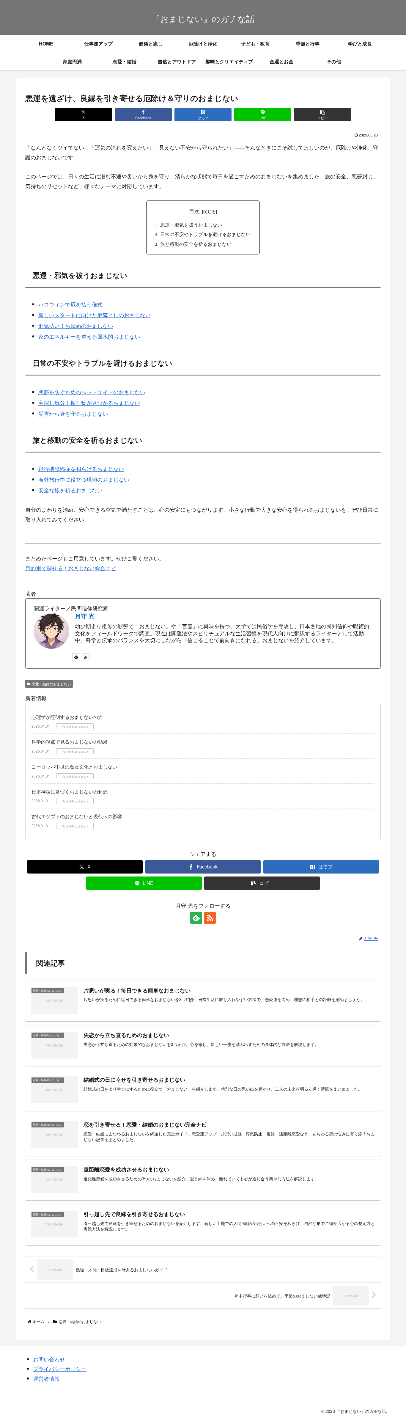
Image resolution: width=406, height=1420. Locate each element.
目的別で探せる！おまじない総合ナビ (70, 568)
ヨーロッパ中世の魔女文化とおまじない (74, 766)
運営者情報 (46, 1378)
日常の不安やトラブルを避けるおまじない (205, 234)
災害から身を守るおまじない (73, 413)
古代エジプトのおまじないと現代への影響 (77, 816)
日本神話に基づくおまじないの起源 (70, 791)
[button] (322, 114)
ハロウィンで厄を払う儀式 (70, 304)
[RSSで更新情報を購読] (85, 657)
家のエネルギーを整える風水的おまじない (89, 336)
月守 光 (85, 616)
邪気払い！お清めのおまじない (75, 325)
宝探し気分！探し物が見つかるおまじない (89, 402)
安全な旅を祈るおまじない (70, 490)
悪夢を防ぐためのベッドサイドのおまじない (91, 392)
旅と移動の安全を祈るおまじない (196, 243)
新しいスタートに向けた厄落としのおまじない (94, 315)
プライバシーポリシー (59, 1368)
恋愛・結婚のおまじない (51, 683)
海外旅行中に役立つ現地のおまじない (83, 479)
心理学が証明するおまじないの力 (67, 717)
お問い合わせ (49, 1359)
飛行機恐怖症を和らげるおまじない (81, 468)
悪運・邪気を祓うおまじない (191, 224)
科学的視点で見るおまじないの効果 (70, 741)
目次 (194, 211)
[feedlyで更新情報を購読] (76, 657)
